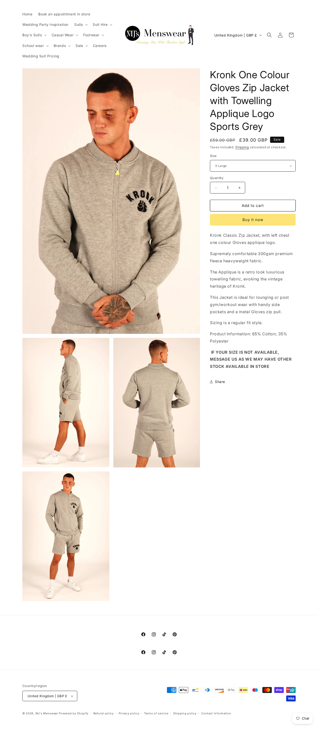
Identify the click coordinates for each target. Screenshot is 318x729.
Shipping (242, 147)
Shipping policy (185, 713)
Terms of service (156, 713)
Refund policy (103, 713)
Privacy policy (129, 713)
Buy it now (252, 219)
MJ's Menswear (47, 713)
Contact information (216, 713)
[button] (80, 24)
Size (213, 156)
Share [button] (220, 382)
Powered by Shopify (73, 713)
